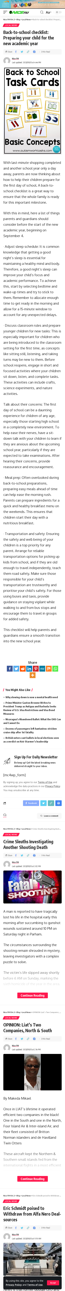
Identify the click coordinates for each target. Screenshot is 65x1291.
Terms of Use (34, 1284)
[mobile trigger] (6, 12)
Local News (11, 25)
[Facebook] (10, 669)
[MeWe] (42, 669)
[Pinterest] (36, 669)
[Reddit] (23, 669)
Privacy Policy (14, 1284)
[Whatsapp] (55, 669)
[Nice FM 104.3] (23, 12)
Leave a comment (51, 816)
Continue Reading (32, 995)
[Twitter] (16, 669)
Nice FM (15, 58)
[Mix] (49, 669)
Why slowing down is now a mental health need (32, 697)
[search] (42, 12)
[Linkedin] (29, 669)
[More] (33, 675)
